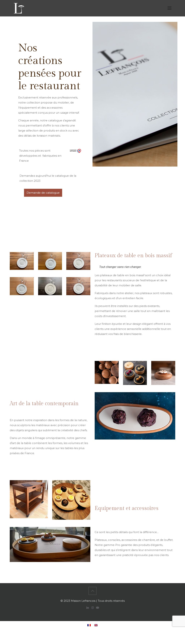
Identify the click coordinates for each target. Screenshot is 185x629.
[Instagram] (92, 607)
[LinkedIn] (88, 607)
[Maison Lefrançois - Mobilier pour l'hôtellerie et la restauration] (18, 8)
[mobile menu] (169, 8)
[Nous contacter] (97, 607)
